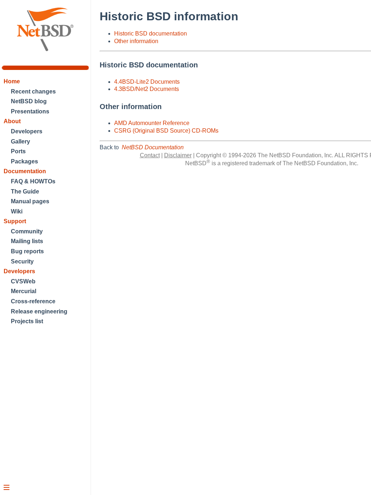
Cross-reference (33, 301)
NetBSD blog (29, 101)
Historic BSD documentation (150, 33)
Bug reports (27, 251)
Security (22, 261)
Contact (150, 155)
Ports (18, 151)
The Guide (25, 191)
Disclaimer (178, 155)
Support (15, 221)
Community (27, 231)
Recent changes (33, 91)
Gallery (20, 141)
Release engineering (39, 311)
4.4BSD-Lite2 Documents (147, 82)
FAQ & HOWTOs (33, 181)
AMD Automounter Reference (151, 123)
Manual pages (30, 201)
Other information (136, 41)
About (12, 121)
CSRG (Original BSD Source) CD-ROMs (166, 131)
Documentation (25, 171)
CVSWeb (23, 281)
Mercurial (23, 291)
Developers (26, 131)
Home (12, 81)
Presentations (30, 111)
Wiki (16, 211)
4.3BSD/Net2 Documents (146, 89)
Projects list (27, 321)
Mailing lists (27, 241)
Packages (24, 161)
